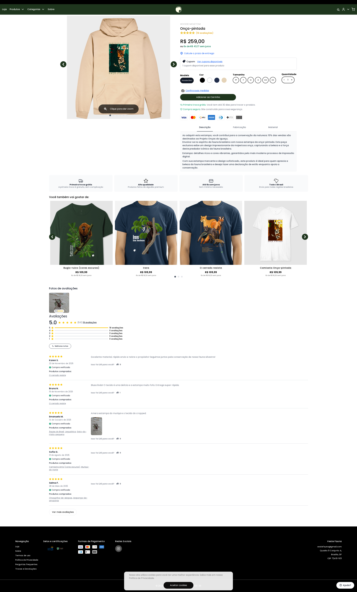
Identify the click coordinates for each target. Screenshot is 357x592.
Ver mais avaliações (63, 512)
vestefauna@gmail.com (329, 546)
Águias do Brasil (56, 431)
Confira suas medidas (197, 90)
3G (273, 80)
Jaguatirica (70, 431)
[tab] (205, 127)
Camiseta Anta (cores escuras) (64, 467)
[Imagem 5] (123, 115)
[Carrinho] (353, 9)
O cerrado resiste (211, 267)
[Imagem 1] (110, 115)
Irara (146, 267)
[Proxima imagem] (174, 64)
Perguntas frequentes (26, 564)
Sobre (51, 9)
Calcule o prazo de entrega (199, 53)
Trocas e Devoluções (26, 568)
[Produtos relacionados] (175, 277)
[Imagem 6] (127, 115)
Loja (4, 9)
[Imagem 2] (113, 115)
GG (265, 80)
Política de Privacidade (26, 560)
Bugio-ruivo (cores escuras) (81, 267)
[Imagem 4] (120, 115)
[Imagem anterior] (63, 64)
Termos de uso (22, 555)
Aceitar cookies (178, 585)
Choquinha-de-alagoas (60, 497)
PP (236, 80)
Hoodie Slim (187, 80)
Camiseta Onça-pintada (275, 267)
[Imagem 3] (117, 115)
